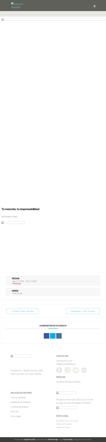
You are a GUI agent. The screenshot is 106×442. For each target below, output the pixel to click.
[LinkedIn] (59, 336)
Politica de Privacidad (64, 424)
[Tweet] (52, 336)
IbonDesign (53, 439)
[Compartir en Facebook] (46, 336)
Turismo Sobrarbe (18, 397)
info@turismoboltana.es (66, 364)
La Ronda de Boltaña (19, 407)
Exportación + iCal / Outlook (83, 311)
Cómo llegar (16, 416)
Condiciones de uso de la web (67, 421)
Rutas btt (14, 411)
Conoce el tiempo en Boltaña (68, 382)
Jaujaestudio (29, 439)
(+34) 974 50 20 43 (64, 361)
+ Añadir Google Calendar (22, 311)
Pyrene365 (68, 439)
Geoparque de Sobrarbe (21, 402)
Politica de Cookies (63, 427)
